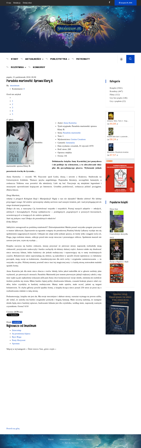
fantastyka (70, 143)
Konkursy (39, 67)
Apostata (16, 343)
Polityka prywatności (84, 439)
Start (14, 59)
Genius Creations (78, 139)
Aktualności (33, 59)
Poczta (50, 439)
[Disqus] (53, 388)
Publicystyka (58, 59)
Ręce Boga (16, 337)
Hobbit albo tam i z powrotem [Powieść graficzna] (118, 137)
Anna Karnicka (70, 123)
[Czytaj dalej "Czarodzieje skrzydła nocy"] (117, 249)
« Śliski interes (32, 349)
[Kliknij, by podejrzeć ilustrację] (20, 142)
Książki (17, 322)
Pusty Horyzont (18, 340)
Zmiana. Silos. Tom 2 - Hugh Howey (118, 121)
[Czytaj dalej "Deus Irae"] (117, 221)
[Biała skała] (120, 313)
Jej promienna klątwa (21, 334)
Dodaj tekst (27, 3)
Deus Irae (114, 209)
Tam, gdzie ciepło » (47, 349)
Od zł (112, 123)
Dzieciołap (16, 330)
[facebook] (109, 2)
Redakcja (16, 3)
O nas (8, 3)
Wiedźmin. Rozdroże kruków (117, 152)
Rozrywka (17, 67)
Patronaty (83, 59)
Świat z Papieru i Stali (119, 262)
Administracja (64, 439)
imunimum (14, 85)
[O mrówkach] (120, 178)
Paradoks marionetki (72, 133)
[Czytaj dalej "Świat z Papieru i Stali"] (117, 273)
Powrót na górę (13, 428)
